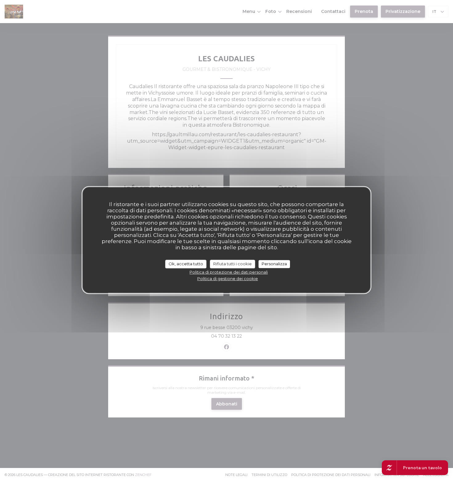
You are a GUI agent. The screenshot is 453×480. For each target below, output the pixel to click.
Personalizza (274, 263)
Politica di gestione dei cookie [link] (227, 278)
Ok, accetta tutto (186, 263)
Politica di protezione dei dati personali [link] (229, 272)
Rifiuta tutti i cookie (232, 263)
